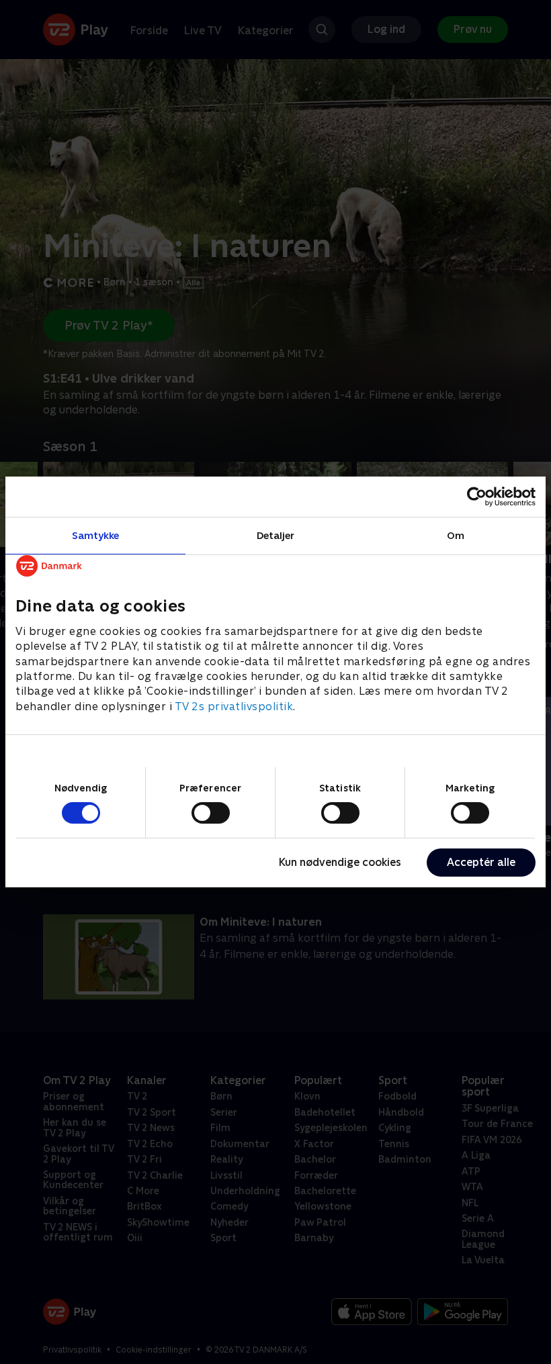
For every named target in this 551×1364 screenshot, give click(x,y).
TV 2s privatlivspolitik (234, 706)
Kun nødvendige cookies (340, 862)
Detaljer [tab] (276, 535)
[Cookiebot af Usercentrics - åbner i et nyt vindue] (477, 497)
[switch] (211, 813)
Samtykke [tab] (96, 535)
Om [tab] (455, 535)
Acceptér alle (481, 862)
